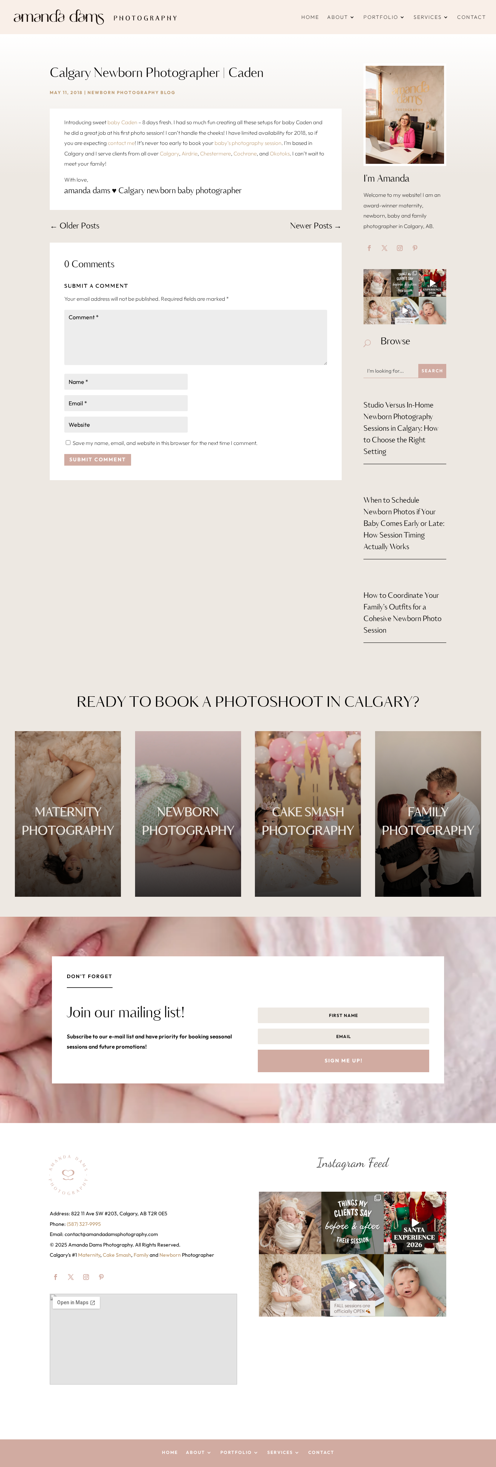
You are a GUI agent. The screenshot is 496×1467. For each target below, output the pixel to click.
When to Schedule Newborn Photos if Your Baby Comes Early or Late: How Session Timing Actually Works (403, 524)
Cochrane (245, 153)
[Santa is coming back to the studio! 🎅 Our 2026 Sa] (432, 283)
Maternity (89, 1255)
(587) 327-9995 (84, 1224)
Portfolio (380, 17)
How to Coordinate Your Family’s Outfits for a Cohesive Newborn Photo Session (402, 613)
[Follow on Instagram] (400, 248)
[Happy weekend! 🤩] (377, 283)
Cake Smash (117, 1255)
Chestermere (215, 153)
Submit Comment (97, 459)
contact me (121, 142)
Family (141, 1255)
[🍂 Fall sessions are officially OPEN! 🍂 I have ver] (405, 310)
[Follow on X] (384, 248)
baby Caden (122, 122)
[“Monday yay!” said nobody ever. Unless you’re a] (432, 310)
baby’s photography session (248, 142)
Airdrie (190, 153)
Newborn (170, 1255)
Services (428, 17)
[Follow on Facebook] (369, 248)
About (337, 17)
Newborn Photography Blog (131, 92)
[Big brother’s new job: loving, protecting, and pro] (377, 310)
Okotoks (280, 153)
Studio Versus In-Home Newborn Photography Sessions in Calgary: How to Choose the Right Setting (400, 429)
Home (310, 17)
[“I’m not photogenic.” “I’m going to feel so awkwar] (405, 283)
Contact (471, 17)
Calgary (169, 153)
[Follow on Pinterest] (415, 248)
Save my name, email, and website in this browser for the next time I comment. (165, 442)
